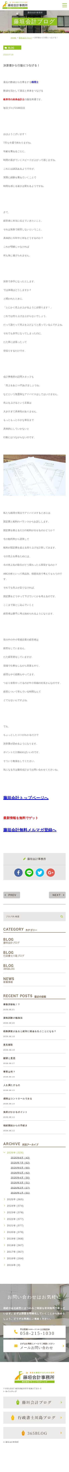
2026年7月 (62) (20, 1162)
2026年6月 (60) (20, 1167)
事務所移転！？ (11, 1004)
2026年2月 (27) (20, 1187)
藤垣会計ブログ (25, 38)
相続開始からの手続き (15, 1125)
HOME (13, 38)
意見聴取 (8, 1045)
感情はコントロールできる (17, 1098)
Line (29, 872)
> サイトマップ (10, 1391)
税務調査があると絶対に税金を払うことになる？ (29, 1031)
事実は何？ (9, 1072)
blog (11, 48)
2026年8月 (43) (20, 1157)
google (50, 872)
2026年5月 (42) (20, 1172)
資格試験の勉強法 (13, 1018)
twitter (40, 872)
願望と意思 (9, 1058)
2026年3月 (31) (20, 1182)
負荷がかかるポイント (15, 1112)
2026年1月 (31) (20, 1192)
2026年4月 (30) (20, 1177)
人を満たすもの (11, 1085)
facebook (18, 872)
